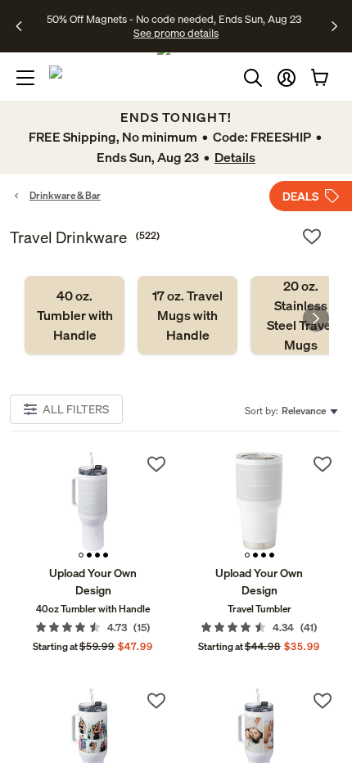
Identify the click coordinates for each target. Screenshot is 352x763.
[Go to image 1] (81, 555)
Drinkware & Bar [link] (65, 195)
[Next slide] (316, 318)
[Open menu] (25, 77)
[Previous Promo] (24, 26)
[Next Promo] (334, 26)
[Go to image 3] (97, 555)
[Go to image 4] (105, 555)
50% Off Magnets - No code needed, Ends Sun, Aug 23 (174, 18)
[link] (74, 315)
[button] (287, 78)
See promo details (176, 32)
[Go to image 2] (89, 555)
